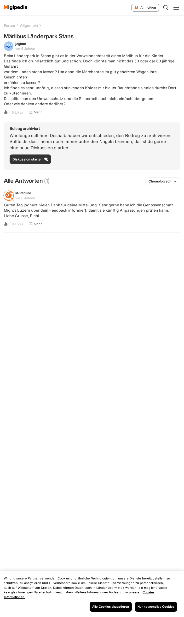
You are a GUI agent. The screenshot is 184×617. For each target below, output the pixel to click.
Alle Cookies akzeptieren (110, 606)
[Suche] (166, 8)
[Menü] (176, 7)
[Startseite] (16, 7)
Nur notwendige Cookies (156, 606)
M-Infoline (23, 192)
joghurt (20, 43)
